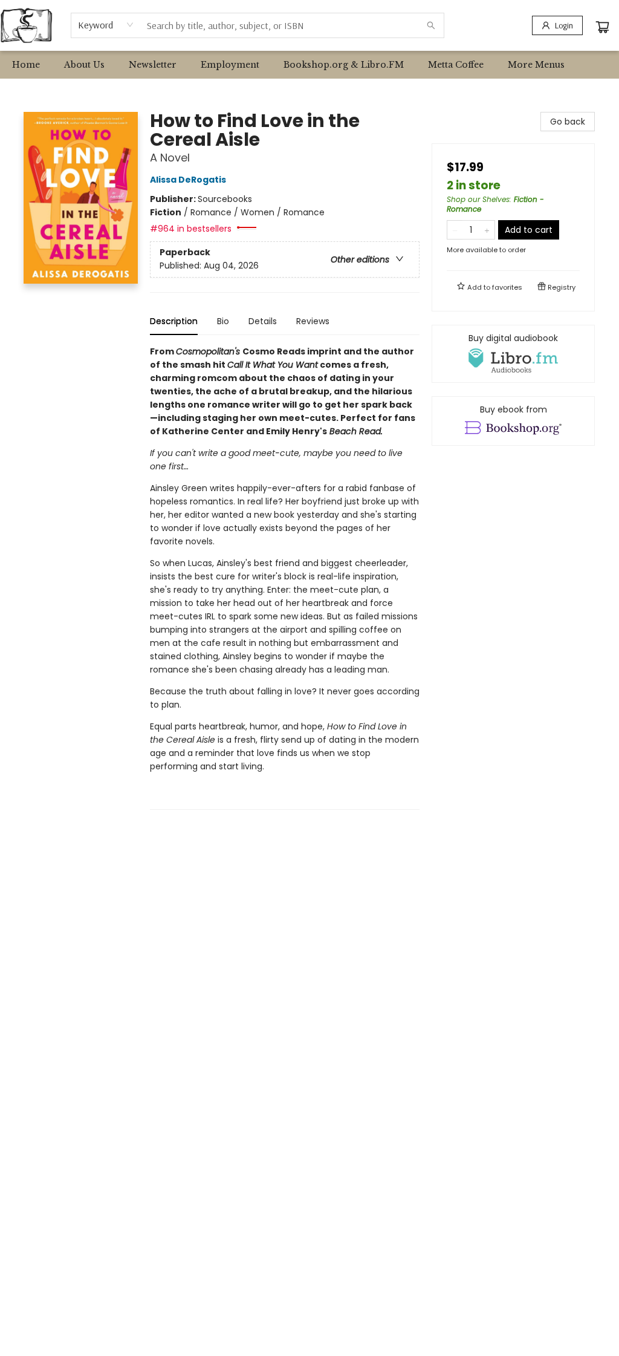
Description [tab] (174, 321)
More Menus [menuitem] (536, 64)
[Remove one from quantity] (454, 229)
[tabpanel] (285, 577)
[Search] (431, 25)
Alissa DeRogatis (188, 180)
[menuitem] (26, 65)
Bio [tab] (223, 321)
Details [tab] (262, 321)
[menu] (309, 65)
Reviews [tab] (312, 321)
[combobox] (106, 24)
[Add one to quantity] (486, 229)
